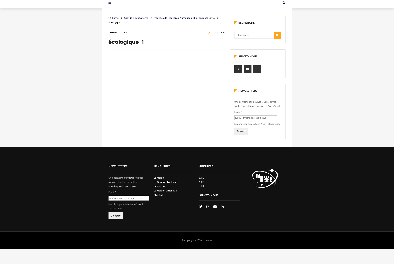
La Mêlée (159, 177)
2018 (201, 182)
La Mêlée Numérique (165, 190)
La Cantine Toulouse (165, 182)
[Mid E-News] (124, 5)
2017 (201, 186)
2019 (201, 177)
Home (115, 18)
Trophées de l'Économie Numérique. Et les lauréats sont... (184, 18)
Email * (238, 112)
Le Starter (159, 186)
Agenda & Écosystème (136, 18)
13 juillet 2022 (218, 32)
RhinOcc (158, 195)
